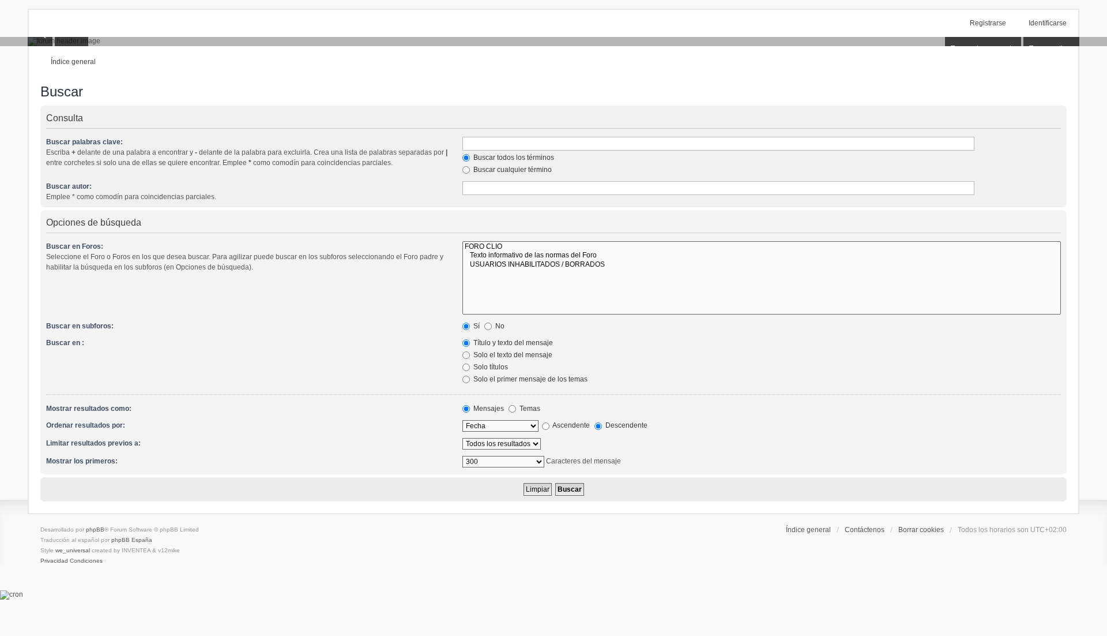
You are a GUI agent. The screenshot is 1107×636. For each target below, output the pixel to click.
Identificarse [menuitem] (1048, 23)
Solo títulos (490, 367)
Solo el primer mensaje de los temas (530, 379)
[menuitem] (54, 561)
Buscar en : (65, 343)
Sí (476, 326)
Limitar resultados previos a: (93, 443)
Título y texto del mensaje (512, 343)
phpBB (95, 529)
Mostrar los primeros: (82, 461)
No (499, 326)
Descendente (625, 425)
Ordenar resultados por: (85, 425)
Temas (529, 409)
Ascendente (570, 425)
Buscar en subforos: (80, 326)
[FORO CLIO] (762, 246)
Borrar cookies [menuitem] (921, 530)
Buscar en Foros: (74, 246)
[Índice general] (553, 41)
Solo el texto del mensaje (512, 355)
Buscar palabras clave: (84, 142)
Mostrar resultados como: (88, 409)
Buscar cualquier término (512, 170)
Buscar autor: (69, 186)
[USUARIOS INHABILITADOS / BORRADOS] (762, 264)
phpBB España (131, 540)
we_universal (72, 550)
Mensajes (488, 409)
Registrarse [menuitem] (988, 23)
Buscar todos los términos (513, 158)
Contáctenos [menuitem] (864, 530)
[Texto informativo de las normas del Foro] (762, 255)
